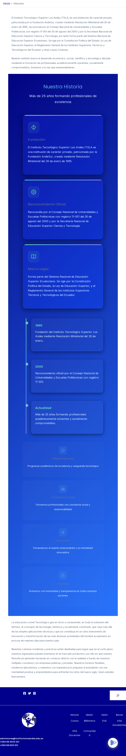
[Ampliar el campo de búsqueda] (118, 695)
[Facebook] (24, 693)
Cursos (75, 720)
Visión (104, 715)
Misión (89, 715)
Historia (74, 715)
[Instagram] (34, 693)
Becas (119, 715)
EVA (104, 720)
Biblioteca (89, 720)
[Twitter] (29, 693)
